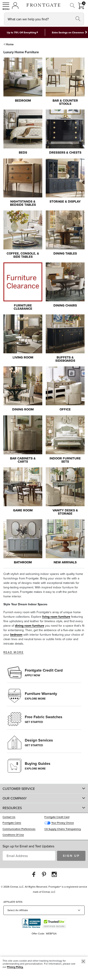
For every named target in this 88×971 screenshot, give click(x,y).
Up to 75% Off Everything (21, 32)
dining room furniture (29, 625)
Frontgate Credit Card (56, 817)
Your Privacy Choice (62, 822)
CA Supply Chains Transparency (62, 829)
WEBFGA (51, 933)
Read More (13, 652)
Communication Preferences (19, 829)
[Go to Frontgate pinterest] (44, 874)
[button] (6, 6)
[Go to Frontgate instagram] (54, 874)
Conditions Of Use (13, 834)
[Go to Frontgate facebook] (33, 874)
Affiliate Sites (12, 902)
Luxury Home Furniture (21, 52)
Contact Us (9, 817)
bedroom (16, 634)
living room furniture (56, 616)
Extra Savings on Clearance (68, 32)
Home (10, 44)
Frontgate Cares (12, 822)
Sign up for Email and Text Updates (28, 846)
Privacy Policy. (15, 967)
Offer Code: (38, 933)
